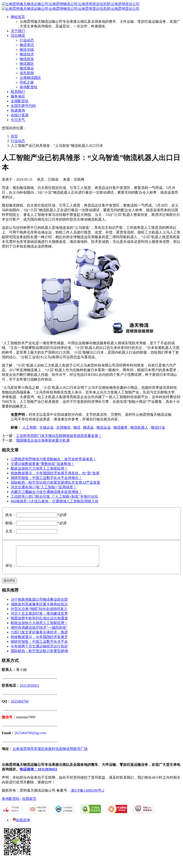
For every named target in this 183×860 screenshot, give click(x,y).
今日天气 (18, 120)
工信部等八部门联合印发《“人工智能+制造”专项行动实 (54, 496)
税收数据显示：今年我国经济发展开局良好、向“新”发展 (55, 473)
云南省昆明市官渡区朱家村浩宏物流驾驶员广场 (49, 749)
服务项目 (18, 96)
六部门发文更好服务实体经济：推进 (39, 632)
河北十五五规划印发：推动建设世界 (39, 613)
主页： (10, 531)
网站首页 (18, 17)
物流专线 (27, 49)
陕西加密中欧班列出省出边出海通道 (39, 618)
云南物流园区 (30, 78)
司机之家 (27, 82)
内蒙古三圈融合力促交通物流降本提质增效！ (46, 492)
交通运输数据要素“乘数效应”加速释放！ (43, 464)
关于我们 (18, 31)
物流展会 (27, 68)
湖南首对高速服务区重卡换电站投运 (39, 604)
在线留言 (29, 799)
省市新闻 (27, 73)
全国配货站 (20, 101)
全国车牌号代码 (23, 106)
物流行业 (158, 427)
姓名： (10, 515)
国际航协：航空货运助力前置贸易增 (39, 651)
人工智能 (29, 427)
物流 (76, 427)
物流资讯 (27, 45)
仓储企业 (46, 427)
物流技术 (27, 54)
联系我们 (18, 92)
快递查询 (18, 110)
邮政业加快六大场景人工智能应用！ (39, 468)
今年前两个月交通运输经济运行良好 (39, 646)
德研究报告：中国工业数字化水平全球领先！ (46, 478)
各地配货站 (28, 87)
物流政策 (27, 59)
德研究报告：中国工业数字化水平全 (39, 641)
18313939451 (29, 685)
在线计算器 (20, 115)
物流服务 (120, 427)
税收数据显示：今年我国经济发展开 (39, 637)
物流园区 (27, 64)
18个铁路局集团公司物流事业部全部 (39, 599)
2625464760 (20, 701)
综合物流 (18, 35)
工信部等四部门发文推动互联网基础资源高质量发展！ (59, 436)
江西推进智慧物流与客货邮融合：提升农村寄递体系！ (53, 459)
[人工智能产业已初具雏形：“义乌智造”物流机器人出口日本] (80, 335)
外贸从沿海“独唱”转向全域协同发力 (39, 609)
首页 (14, 136)
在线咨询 (23, 820)
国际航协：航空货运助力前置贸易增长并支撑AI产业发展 (55, 482)
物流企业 (103, 427)
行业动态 (27, 40)
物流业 (88, 427)
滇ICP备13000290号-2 (87, 790)
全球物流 (63, 427)
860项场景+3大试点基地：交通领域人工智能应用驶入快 (54, 501)
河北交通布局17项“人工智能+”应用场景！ (44, 487)
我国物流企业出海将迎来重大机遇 (43, 440)
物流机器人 (139, 427)
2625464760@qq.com (30, 733)
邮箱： (10, 523)
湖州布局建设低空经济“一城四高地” (39, 627)
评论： (10, 565)
